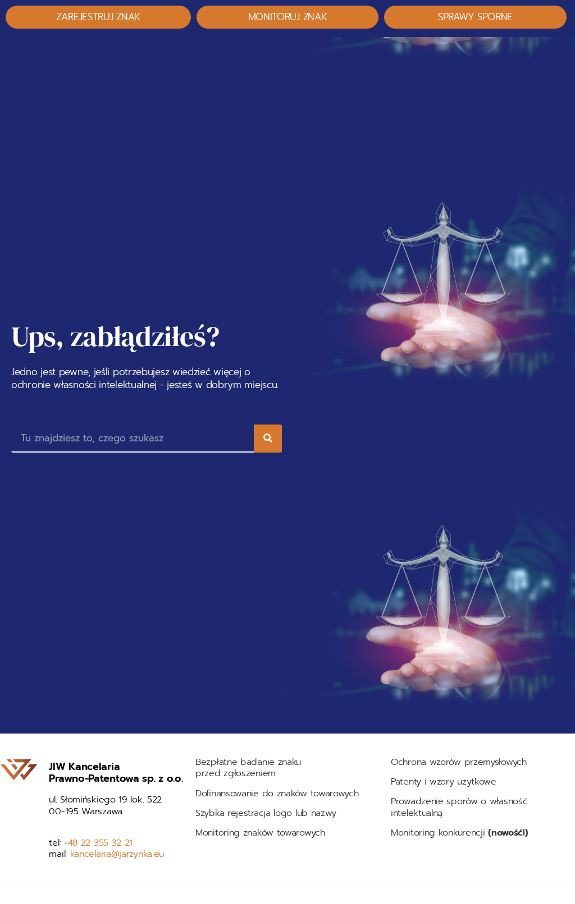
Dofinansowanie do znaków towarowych (277, 793)
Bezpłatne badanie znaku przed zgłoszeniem (248, 768)
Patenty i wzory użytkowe (443, 781)
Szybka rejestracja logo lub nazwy (265, 813)
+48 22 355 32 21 (98, 843)
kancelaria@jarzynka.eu (117, 854)
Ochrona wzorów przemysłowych (459, 762)
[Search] (268, 439)
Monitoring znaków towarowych (261, 833)
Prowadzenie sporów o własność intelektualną (459, 807)
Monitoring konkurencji (459, 833)
